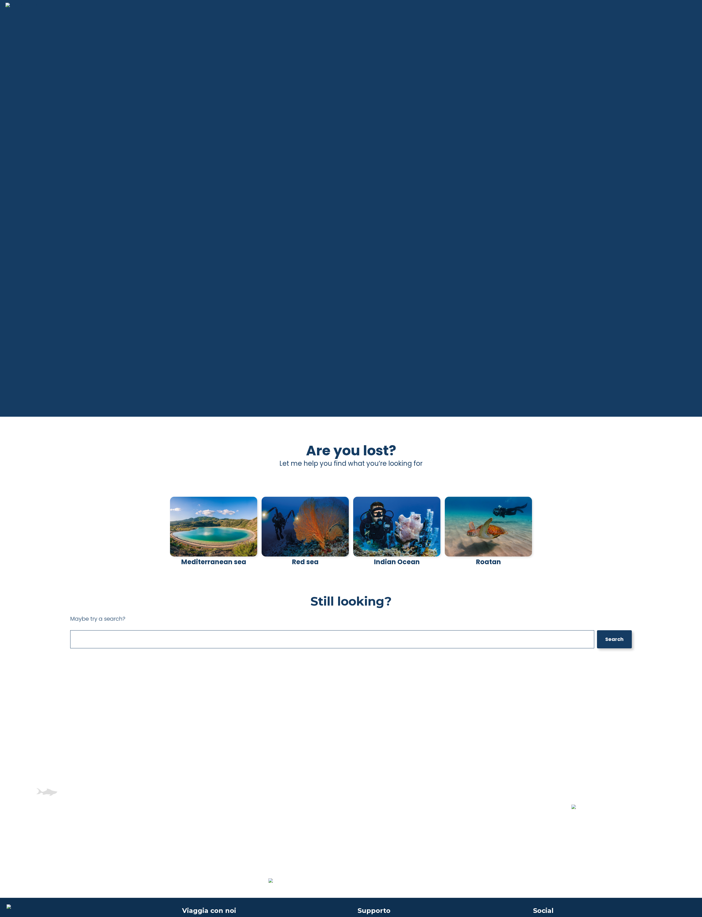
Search (614, 639)
